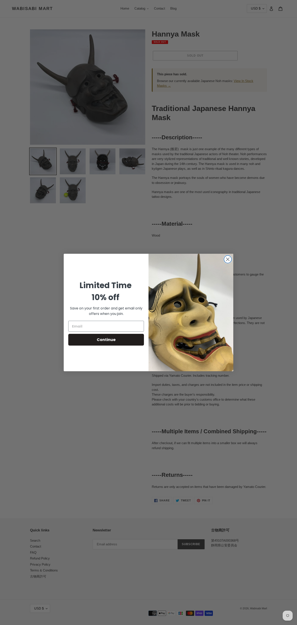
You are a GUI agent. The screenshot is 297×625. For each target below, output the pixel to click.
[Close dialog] (228, 259)
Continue (106, 339)
